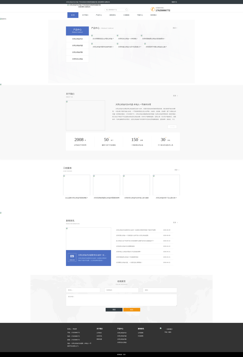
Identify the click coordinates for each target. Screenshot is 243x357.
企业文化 (99, 336)
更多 (174, 95)
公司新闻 (140, 332)
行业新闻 (140, 336)
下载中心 (140, 15)
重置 (114, 309)
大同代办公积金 (77, 59)
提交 (131, 309)
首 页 (73, 15)
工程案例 (126, 15)
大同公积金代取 (77, 52)
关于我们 (85, 15)
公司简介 (99, 332)
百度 (124, 354)
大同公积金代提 (77, 45)
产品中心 (99, 15)
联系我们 (154, 15)
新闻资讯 (113, 15)
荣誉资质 (99, 339)
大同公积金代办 (77, 39)
